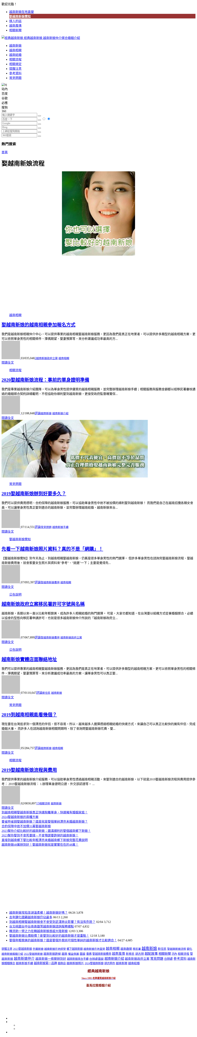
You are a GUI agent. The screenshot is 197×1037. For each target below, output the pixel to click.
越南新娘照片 (75, 963)
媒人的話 (15, 21)
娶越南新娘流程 (176, 948)
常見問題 (15, 78)
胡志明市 (109, 963)
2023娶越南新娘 (22, 948)
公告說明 (15, 594)
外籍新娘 (38, 948)
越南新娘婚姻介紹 (12, 953)
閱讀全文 (8, 362)
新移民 (130, 953)
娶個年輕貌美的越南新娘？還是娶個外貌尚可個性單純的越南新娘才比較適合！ (63, 940)
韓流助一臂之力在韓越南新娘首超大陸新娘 (38, 931)
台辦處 (168, 958)
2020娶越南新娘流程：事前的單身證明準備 (45, 379)
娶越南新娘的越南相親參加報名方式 (38, 324)
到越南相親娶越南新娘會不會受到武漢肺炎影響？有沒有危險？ (52, 921)
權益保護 (73, 953)
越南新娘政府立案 (47, 358)
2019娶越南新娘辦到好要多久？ (34, 493)
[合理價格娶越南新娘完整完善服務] (75, 476)
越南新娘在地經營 (55, 948)
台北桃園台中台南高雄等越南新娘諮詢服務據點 (41, 926)
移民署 (137, 948)
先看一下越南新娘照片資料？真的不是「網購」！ (52, 548)
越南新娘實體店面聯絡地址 (29, 659)
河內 (174, 953)
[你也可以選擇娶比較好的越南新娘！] (98, 213)
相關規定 (15, 64)
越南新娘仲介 (24, 959)
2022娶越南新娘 (33, 953)
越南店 (62, 963)
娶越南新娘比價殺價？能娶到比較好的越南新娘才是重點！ (49, 935)
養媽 (89, 953)
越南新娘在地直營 (21, 11)
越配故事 (151, 954)
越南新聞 (121, 963)
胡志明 (139, 953)
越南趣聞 (126, 948)
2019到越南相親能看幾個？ (29, 714)
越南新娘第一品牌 (45, 963)
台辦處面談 (96, 958)
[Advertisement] (98, 282)
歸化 (189, 948)
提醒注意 (15, 68)
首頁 (5, 152)
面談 (82, 953)
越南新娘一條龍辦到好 (50, 958)
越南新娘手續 (60, 527)
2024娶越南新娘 (94, 963)
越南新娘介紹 (60, 413)
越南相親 (15, 50)
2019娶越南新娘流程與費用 (29, 770)
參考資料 (15, 73)
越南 (64, 953)
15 (37, 803)
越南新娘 (15, 45)
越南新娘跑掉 (52, 953)
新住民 (46, 692)
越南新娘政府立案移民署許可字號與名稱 (43, 604)
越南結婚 (15, 54)
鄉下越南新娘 (75, 948)
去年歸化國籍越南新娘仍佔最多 (30, 917)
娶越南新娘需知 (20, 16)
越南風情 (15, 25)
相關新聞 (15, 30)
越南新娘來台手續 (77, 958)
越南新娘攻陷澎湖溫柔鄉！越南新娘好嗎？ (38, 912)
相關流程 (15, 59)
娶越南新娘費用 (50, 582)
